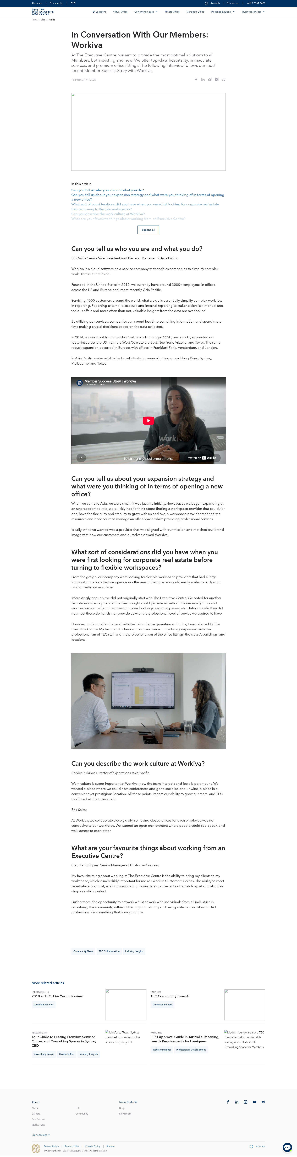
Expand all (148, 229)
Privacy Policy (51, 1146)
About (35, 1108)
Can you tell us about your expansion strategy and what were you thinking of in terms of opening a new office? (147, 197)
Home (34, 20)
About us (37, 3)
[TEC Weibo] (263, 1102)
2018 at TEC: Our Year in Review (57, 996)
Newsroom (125, 1114)
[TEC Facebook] (228, 1102)
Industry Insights (134, 951)
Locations (101, 12)
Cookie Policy (92, 1146)
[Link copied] (224, 79)
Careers (36, 1114)
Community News (83, 951)
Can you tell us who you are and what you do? (107, 190)
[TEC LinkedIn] (237, 1102)
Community (56, 3)
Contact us (232, 3)
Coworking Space (44, 1054)
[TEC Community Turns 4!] (244, 1004)
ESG (73, 3)
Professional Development (191, 1050)
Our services (39, 1135)
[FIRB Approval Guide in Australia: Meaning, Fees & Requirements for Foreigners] (244, 1045)
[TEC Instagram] (246, 1102)
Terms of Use (72, 1146)
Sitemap (110, 1146)
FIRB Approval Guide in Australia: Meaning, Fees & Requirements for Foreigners (185, 1039)
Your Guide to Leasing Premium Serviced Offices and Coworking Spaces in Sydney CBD (64, 1041)
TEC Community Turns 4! (170, 996)
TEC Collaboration (109, 951)
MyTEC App (38, 1125)
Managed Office (195, 12)
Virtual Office (120, 12)
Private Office (172, 12)
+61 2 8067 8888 (256, 3)
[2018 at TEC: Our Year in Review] (126, 1004)
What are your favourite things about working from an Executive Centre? (128, 219)
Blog (43, 20)
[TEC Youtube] (254, 1102)
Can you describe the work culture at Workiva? (108, 214)
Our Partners (38, 1119)
